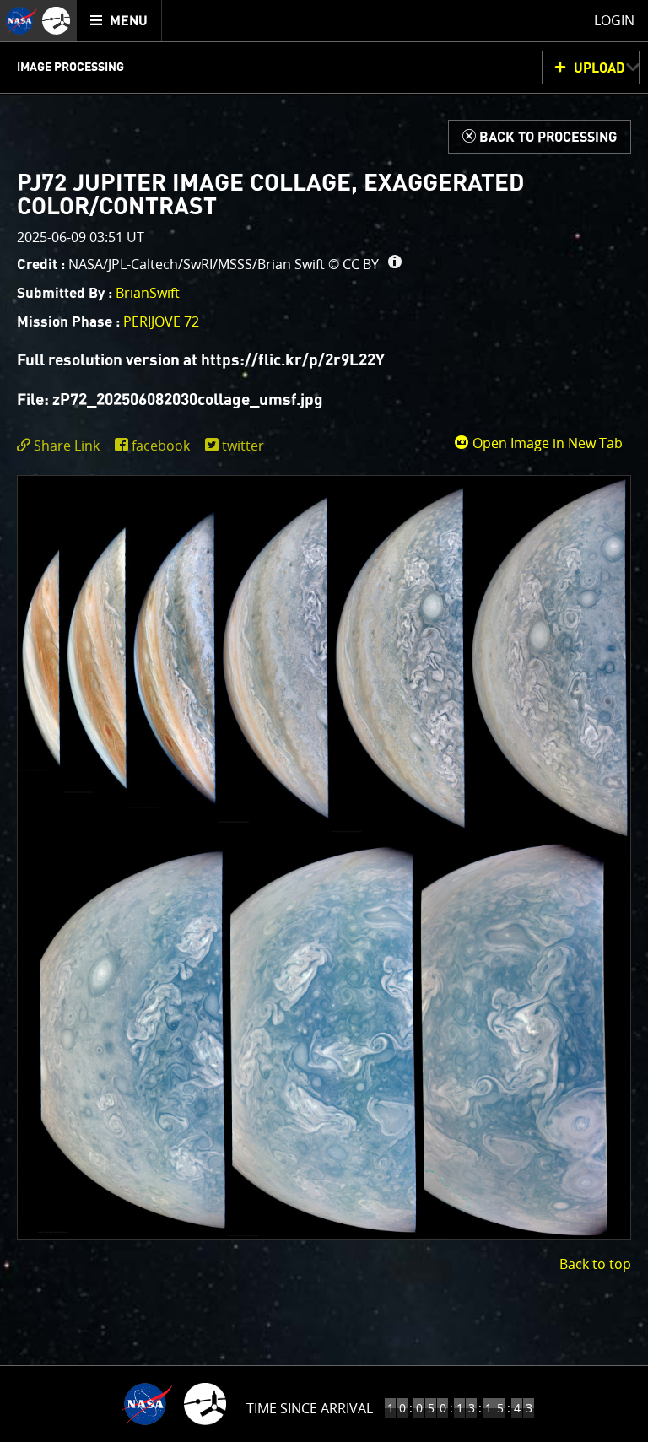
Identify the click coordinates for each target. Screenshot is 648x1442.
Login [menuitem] (614, 20)
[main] (324, 721)
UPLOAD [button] (599, 68)
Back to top (595, 1264)
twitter (243, 445)
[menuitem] (119, 20)
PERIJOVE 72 (161, 321)
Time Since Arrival (309, 1408)
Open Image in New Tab (546, 443)
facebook (161, 445)
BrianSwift (148, 293)
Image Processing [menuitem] (70, 67)
